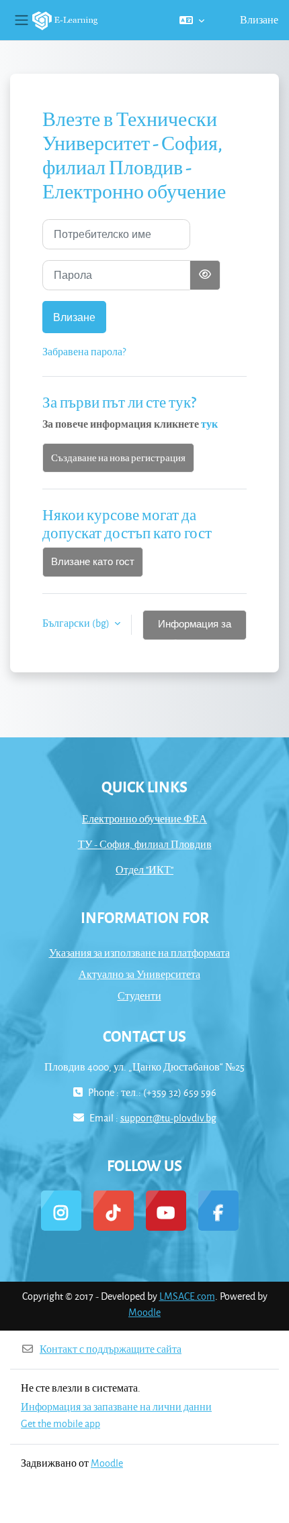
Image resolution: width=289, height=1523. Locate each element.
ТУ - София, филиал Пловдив (145, 844)
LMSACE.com (187, 1296)
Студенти (139, 996)
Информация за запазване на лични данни (116, 1407)
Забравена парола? (84, 352)
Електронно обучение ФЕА (144, 819)
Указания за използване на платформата (139, 953)
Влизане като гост (92, 561)
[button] (191, 20)
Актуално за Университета (139, 974)
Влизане (259, 20)
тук (209, 424)
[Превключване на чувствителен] (205, 275)
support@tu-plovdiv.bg (168, 1118)
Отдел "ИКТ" (144, 870)
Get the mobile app (60, 1423)
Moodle (144, 1312)
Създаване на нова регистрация (118, 457)
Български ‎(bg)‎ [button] (77, 623)
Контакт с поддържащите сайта (110, 1349)
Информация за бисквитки (194, 629)
